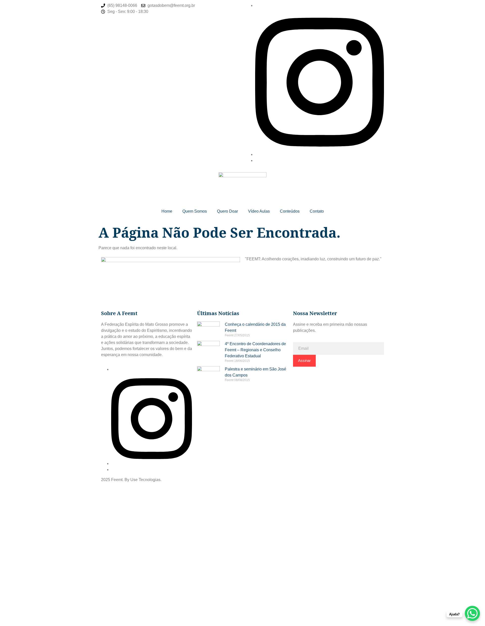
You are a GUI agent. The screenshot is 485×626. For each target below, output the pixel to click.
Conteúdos (290, 211)
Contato (317, 211)
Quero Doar (227, 211)
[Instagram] (319, 154)
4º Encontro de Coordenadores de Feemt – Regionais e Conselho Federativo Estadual (255, 350)
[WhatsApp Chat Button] (472, 613)
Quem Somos (194, 211)
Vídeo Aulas (259, 211)
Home (166, 211)
